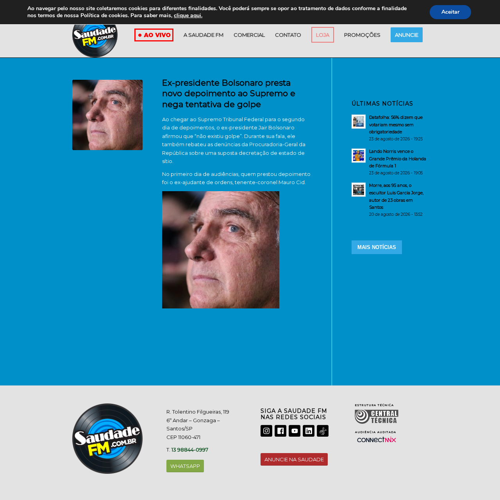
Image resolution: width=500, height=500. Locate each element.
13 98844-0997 (189, 449)
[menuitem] (204, 34)
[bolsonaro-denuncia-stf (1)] (107, 115)
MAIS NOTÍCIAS (376, 247)
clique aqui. (188, 15)
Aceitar (450, 12)
